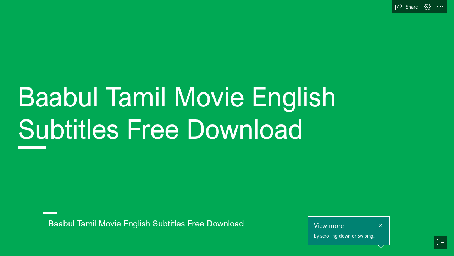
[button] (406, 6)
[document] (227, 128)
